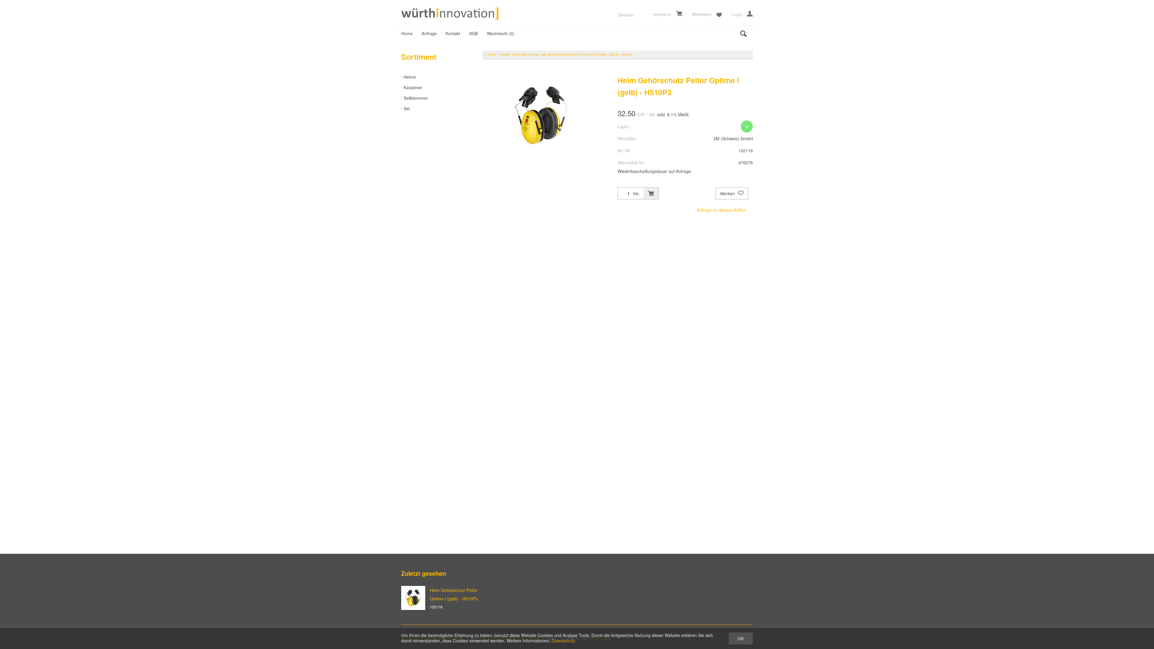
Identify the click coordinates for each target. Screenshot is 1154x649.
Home (407, 33)
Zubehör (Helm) (525, 55)
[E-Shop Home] (450, 14)
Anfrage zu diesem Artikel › (722, 210)
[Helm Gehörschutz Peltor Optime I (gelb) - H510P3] (413, 598)
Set (407, 108)
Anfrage (429, 33)
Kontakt (453, 33)
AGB (473, 33)
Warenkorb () (500, 33)
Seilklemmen (416, 98)
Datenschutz (563, 641)
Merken (728, 193)
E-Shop (490, 55)
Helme (410, 77)
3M (543, 55)
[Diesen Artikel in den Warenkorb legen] (650, 193)
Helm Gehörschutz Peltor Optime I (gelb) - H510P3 (590, 55)
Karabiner (413, 87)
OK (741, 638)
